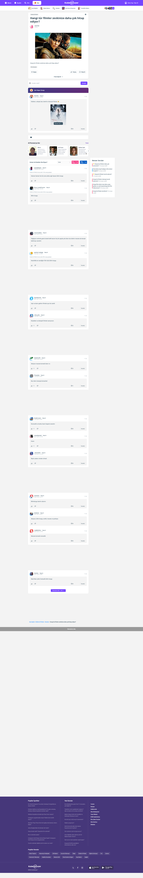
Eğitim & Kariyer (93, 853)
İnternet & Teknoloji (34, 857)
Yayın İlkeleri (94, 814)
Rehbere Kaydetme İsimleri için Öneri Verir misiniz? (41, 814)
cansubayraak (38, 435)
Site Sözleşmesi (95, 811)
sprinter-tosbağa (38, 252)
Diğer (74, 853)
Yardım (92, 804)
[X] (73, 867)
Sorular (47, 622)
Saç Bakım (79, 857)
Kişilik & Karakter (46, 857)
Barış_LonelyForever (39, 187)
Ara (28, 3)
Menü (9, 3)
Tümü (86, 143)
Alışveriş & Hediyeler (44, 853)
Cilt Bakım (55, 853)
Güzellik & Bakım (85, 8)
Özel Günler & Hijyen (68, 857)
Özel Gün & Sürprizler (70, 8)
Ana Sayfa (32, 622)
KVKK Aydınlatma (95, 817)
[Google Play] (108, 868)
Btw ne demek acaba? (33, 834)
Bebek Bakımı (46, 8)
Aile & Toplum (32, 853)
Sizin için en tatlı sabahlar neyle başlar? (74, 839)
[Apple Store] (94, 868)
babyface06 (37, 358)
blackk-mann (37, 418)
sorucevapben (38, 232)
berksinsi (36, 513)
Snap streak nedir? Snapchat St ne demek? (39, 831)
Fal (101, 853)
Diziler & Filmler (34, 14)
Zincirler (36, 95)
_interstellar (37, 452)
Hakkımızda (94, 809)
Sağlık (86, 857)
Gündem (58, 8)
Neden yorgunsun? (69, 822)
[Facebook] (77, 867)
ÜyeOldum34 (37, 297)
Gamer (107, 853)
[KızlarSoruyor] (34, 867)
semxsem (36, 495)
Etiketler (93, 824)
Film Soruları (34, 67)
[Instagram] (82, 867)
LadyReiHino (37, 530)
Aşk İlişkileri (35, 8)
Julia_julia (37, 315)
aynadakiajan (37, 167)
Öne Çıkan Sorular (95, 819)
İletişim (93, 806)
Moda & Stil (57, 857)
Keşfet (19, 3)
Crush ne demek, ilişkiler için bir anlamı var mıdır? (40, 843)
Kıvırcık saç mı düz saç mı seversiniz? (74, 819)
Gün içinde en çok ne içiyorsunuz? (73, 831)
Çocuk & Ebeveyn (65, 853)
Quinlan (36, 573)
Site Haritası (94, 822)
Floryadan (36, 375)
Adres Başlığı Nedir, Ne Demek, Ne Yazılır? (38, 828)
